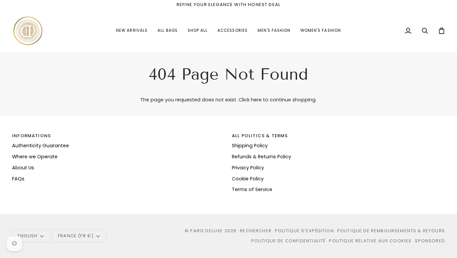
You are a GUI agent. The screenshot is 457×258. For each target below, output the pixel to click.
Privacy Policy (248, 167)
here (256, 99)
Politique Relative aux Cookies (370, 241)
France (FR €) (76, 236)
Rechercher (256, 231)
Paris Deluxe (206, 231)
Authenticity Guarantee (40, 145)
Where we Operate (35, 156)
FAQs (18, 178)
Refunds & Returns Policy (261, 156)
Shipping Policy (250, 145)
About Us (23, 167)
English (27, 236)
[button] (232, 30)
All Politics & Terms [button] (260, 136)
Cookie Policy (248, 178)
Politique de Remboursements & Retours (391, 231)
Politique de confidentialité (288, 241)
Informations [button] (31, 136)
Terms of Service (252, 189)
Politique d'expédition (304, 231)
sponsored (430, 241)
